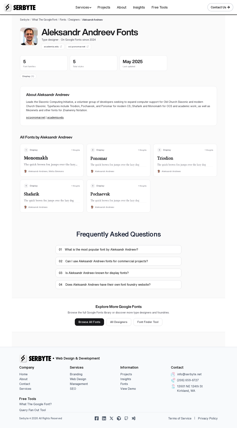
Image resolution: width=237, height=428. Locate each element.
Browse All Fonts (89, 322)
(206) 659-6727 (188, 380)
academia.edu (51, 46)
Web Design (78, 379)
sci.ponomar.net (76, 46)
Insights (139, 7)
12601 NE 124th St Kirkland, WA (190, 388)
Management (79, 383)
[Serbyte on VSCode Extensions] (133, 418)
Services (82, 7)
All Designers (118, 322)
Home (23, 374)
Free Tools (159, 7)
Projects (103, 7)
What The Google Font (44, 19)
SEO (73, 388)
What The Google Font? (35, 404)
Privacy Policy (208, 418)
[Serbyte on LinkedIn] (104, 418)
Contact (24, 383)
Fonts (63, 19)
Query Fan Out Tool (32, 410)
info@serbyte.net (189, 374)
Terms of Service (179, 418)
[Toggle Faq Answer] (176, 249)
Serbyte (24, 19)
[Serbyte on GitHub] (126, 418)
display (28, 76)
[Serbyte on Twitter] (111, 418)
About (121, 7)
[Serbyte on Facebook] (96, 418)
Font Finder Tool (147, 322)
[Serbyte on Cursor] (119, 418)
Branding (76, 374)
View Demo (128, 388)
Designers (74, 19)
